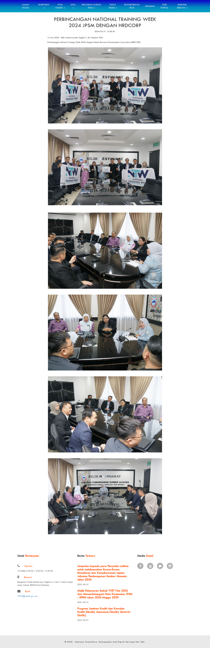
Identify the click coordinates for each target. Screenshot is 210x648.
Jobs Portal (164, 6)
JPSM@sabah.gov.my (27, 596)
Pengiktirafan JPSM (132, 6)
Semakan (150, 6)
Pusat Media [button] (112, 6)
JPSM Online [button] (59, 6)
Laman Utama (25, 6)
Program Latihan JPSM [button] (91, 6)
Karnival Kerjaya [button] (182, 6)
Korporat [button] (44, 4)
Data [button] (73, 4)
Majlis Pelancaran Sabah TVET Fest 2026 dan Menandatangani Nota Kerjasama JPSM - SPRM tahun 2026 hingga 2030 (104, 594)
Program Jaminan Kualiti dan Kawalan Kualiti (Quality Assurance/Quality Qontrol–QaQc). (104, 612)
